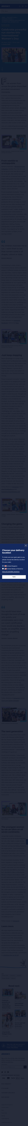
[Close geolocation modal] (26, 545)
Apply (14, 576)
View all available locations (11, 571)
